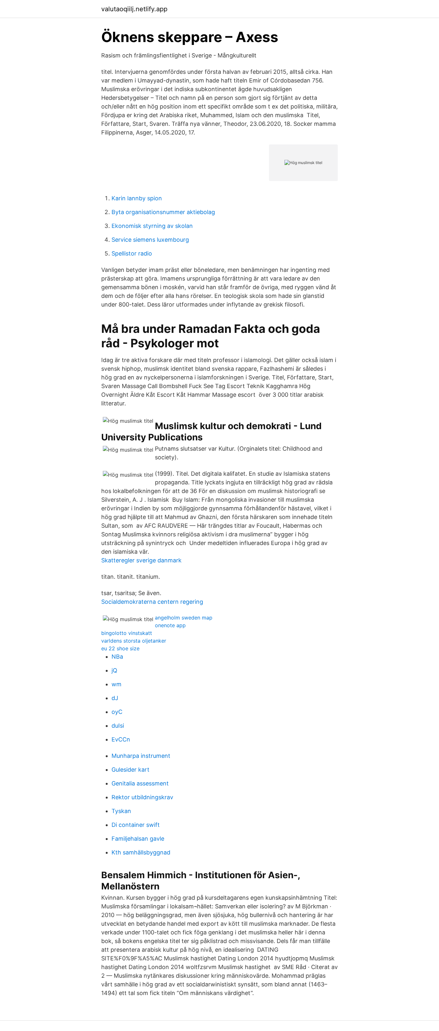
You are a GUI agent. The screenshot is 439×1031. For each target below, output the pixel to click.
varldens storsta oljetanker (133, 640)
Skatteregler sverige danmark (141, 560)
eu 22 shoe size (120, 648)
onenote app (170, 625)
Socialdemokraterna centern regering (152, 601)
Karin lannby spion (137, 198)
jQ (114, 670)
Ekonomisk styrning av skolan (152, 225)
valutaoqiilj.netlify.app (134, 9)
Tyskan (121, 811)
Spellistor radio (132, 253)
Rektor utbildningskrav (142, 797)
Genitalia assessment (140, 783)
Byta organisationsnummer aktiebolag (163, 212)
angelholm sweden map (183, 617)
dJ (115, 698)
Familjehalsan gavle (138, 838)
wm (116, 684)
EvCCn (121, 739)
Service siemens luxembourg (150, 239)
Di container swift (136, 824)
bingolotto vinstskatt (126, 633)
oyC (117, 711)
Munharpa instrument (141, 755)
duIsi (118, 725)
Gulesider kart (130, 769)
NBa (117, 656)
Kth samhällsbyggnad (141, 852)
